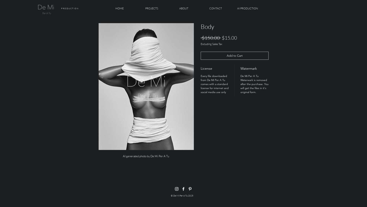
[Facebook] (183, 189)
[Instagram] (176, 189)
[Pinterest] (190, 189)
